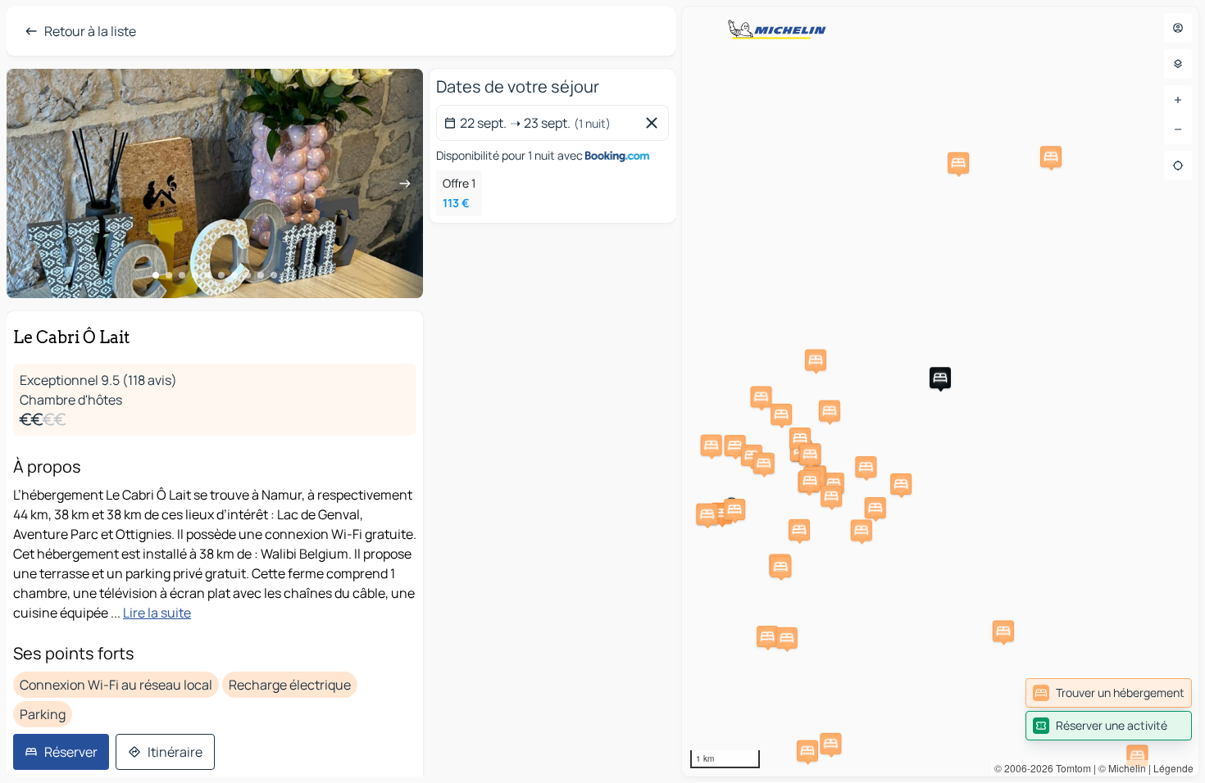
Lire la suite (157, 613)
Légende (1173, 768)
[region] (940, 391)
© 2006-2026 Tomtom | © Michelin (1070, 768)
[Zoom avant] (1178, 100)
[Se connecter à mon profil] (1178, 28)
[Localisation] (1178, 165)
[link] (1108, 693)
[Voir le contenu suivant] (405, 183)
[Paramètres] (1178, 64)
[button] (721, 513)
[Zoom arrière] (1178, 129)
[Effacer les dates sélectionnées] (655, 123)
